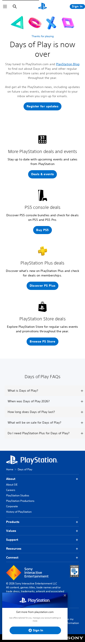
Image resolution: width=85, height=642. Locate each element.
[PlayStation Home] (42, 6)
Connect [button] (12, 557)
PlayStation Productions (20, 501)
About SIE (11, 484)
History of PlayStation (19, 512)
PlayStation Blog (68, 64)
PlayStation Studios (17, 495)
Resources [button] (13, 549)
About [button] (10, 479)
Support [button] (12, 540)
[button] (42, 106)
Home (9, 469)
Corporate (12, 506)
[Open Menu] (5, 6)
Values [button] (11, 531)
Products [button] (12, 522)
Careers (10, 490)
